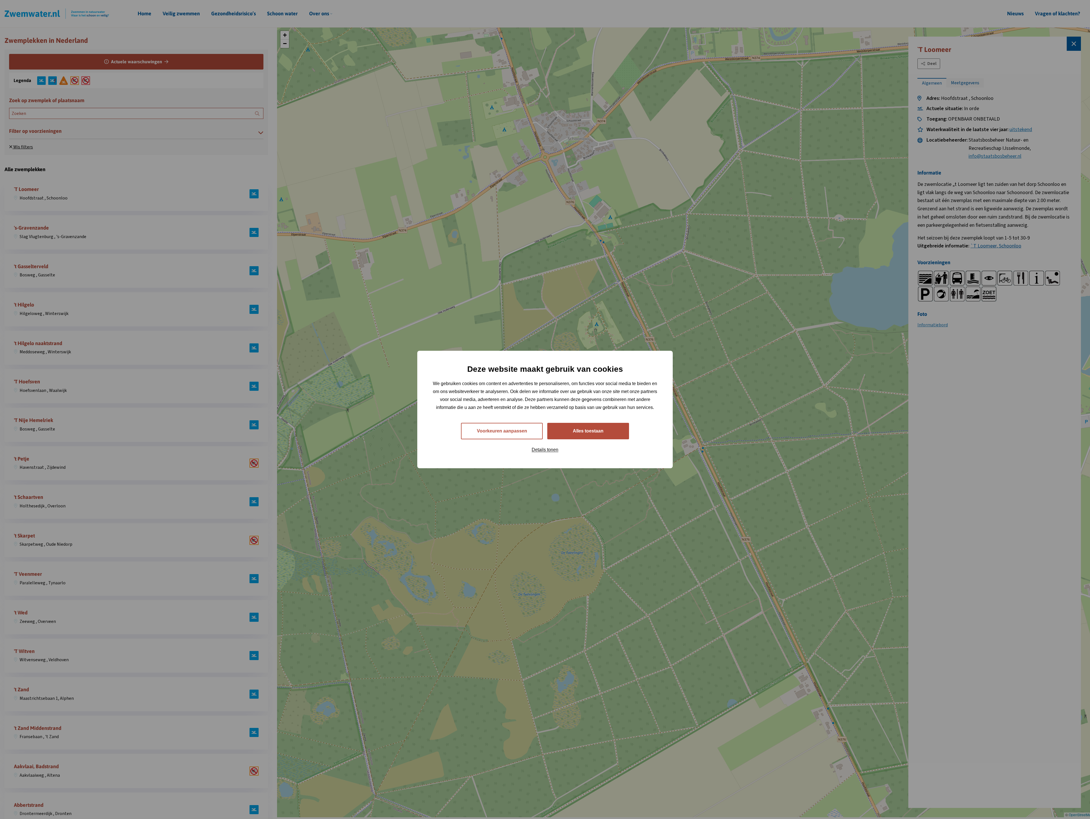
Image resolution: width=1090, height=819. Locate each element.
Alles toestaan (588, 431)
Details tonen (545, 449)
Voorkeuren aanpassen (502, 431)
